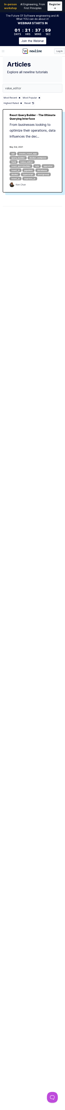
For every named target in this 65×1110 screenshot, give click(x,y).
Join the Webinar (32, 41)
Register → (54, 6)
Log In (60, 51)
